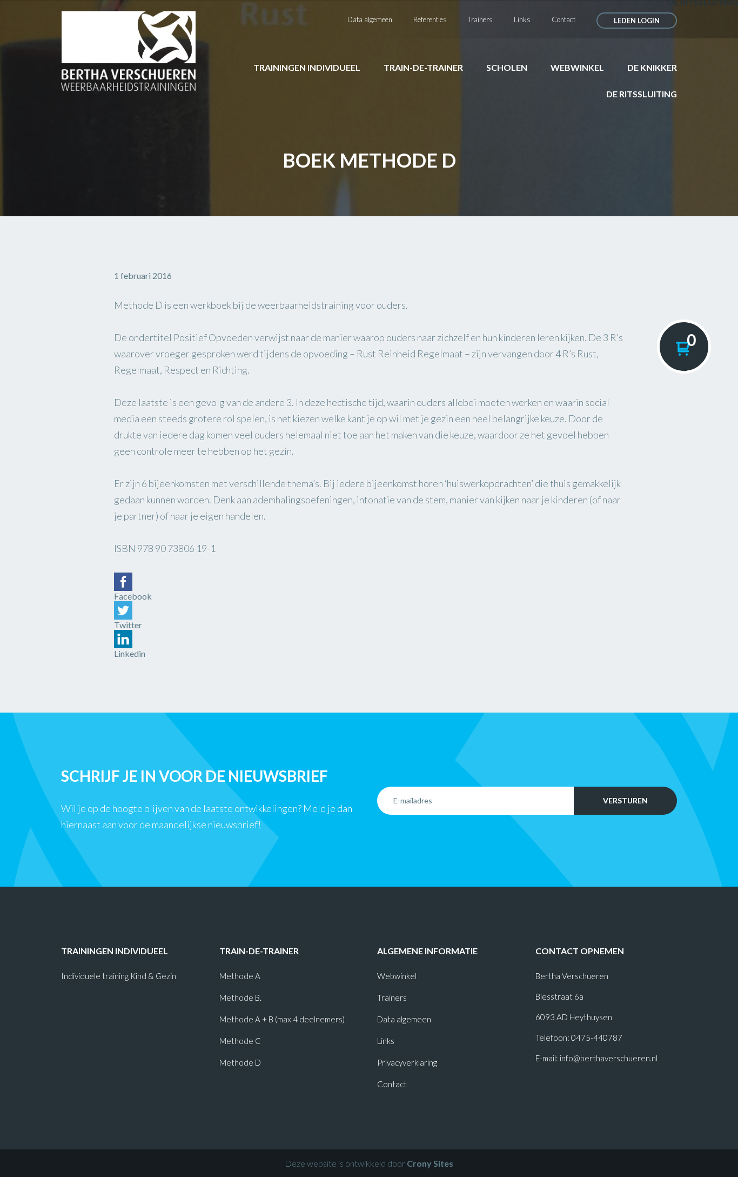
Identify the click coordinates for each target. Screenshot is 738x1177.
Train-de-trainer (423, 67)
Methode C (240, 1041)
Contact (563, 19)
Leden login (637, 20)
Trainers (480, 19)
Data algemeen (369, 19)
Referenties (430, 19)
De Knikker (652, 67)
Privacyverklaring (407, 1062)
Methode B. (240, 997)
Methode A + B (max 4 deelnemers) (282, 1019)
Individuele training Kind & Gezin (118, 976)
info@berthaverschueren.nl (609, 1058)
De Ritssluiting (641, 94)
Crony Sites (430, 1163)
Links (522, 19)
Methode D (240, 1062)
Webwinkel (577, 67)
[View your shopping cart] (684, 346)
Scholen (506, 67)
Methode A (239, 976)
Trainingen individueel (306, 67)
